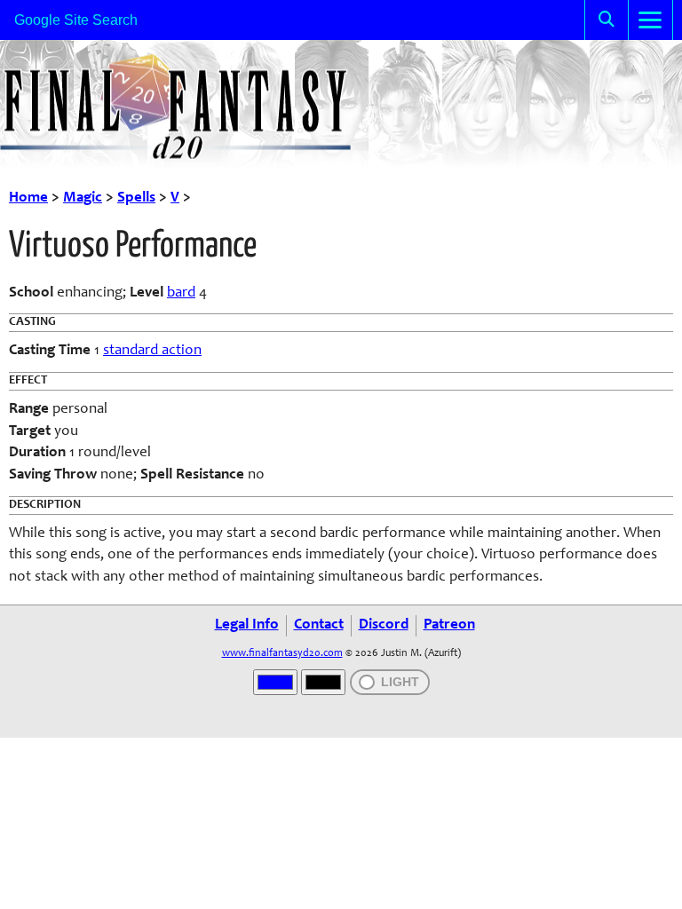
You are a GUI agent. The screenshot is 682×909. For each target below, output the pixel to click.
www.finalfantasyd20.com (282, 653)
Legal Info (247, 625)
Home (28, 198)
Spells (136, 198)
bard (181, 293)
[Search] (606, 20)
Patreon (449, 625)
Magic (82, 198)
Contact (319, 625)
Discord (383, 625)
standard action (152, 351)
